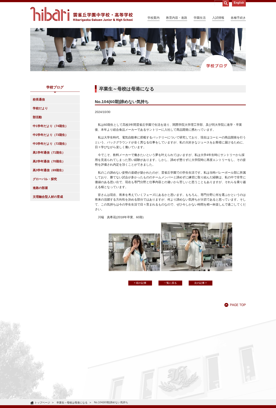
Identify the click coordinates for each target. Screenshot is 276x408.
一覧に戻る (170, 282)
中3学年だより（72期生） (50, 143)
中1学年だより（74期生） (50, 126)
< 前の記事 (140, 282)
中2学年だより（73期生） (50, 135)
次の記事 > (200, 282)
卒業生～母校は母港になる (72, 402)
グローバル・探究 (45, 179)
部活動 (37, 117)
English (239, 2)
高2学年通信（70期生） (49, 161)
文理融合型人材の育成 (48, 196)
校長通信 (39, 99)
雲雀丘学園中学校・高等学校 (81, 14)
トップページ (42, 402)
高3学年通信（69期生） (49, 170)
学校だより (40, 108)
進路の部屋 (40, 188)
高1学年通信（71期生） (49, 152)
